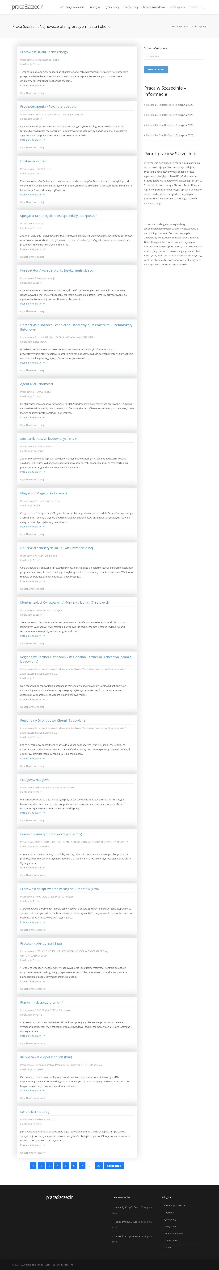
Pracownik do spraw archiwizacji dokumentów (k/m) (59, 889)
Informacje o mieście (174, 1205)
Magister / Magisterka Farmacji (43, 493)
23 (98, 1165)
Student (168, 1247)
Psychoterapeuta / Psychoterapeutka (48, 106)
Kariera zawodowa (173, 1233)
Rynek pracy (170, 1219)
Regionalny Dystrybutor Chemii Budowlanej (53, 720)
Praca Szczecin (180, 26)
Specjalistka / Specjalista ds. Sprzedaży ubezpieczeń (58, 216)
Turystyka (169, 1212)
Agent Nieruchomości (36, 384)
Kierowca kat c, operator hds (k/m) (46, 1057)
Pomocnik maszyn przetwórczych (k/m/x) (51, 834)
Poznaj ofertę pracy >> (32, 85)
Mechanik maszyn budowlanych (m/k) (48, 438)
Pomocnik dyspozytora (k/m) (41, 1002)
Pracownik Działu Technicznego (44, 52)
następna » (114, 1165)
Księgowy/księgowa (35, 779)
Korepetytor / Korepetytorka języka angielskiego (56, 270)
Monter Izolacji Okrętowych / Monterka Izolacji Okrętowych (64, 602)
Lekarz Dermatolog (34, 1111)
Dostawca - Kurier (33, 161)
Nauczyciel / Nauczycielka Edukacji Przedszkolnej (56, 548)
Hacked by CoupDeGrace (160, 104)
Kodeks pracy (170, 1240)
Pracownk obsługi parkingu (41, 943)
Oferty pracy (170, 1226)
